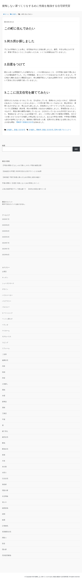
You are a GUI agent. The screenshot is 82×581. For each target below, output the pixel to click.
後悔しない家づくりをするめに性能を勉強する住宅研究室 (36, 5)
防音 (3, 543)
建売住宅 (5, 437)
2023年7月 (5, 249)
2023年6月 (5, 254)
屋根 (3, 407)
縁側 (3, 514)
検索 (3, 145)
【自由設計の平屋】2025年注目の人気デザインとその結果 (21, 171)
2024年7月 (5, 243)
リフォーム (6, 348)
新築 (16, 130)
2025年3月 (5, 237)
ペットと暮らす (7, 319)
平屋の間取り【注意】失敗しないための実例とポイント (21, 183)
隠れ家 (4, 549)
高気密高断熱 (6, 555)
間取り (4, 538)
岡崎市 (38, 130)
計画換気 (5, 526)
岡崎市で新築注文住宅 (24, 122)
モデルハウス (6, 336)
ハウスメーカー (7, 295)
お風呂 (4, 271)
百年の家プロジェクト (62, 130)
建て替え (5, 431)
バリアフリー (6, 301)
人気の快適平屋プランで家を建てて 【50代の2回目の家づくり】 (24, 189)
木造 (3, 461)
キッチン (5, 277)
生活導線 (5, 496)
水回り (4, 472)
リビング (5, 342)
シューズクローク (8, 283)
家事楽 (4, 401)
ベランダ (5, 325)
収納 (3, 372)
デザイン (5, 289)
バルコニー (6, 307)
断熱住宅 (5, 449)
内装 (3, 366)
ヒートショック (7, 313)
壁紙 (3, 390)
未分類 (4, 467)
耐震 (3, 520)
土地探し (9, 130)
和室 (3, 378)
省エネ (4, 502)
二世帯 (4, 354)
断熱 (3, 443)
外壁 (3, 396)
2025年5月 (5, 231)
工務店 (4, 413)
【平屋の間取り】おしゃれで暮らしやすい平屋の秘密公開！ (22, 165)
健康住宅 (5, 360)
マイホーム (6, 330)
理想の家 (5, 490)
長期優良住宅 (6, 532)
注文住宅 (21, 130)
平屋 (3, 419)
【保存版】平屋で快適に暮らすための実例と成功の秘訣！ (21, 177)
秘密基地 (5, 508)
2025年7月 (5, 219)
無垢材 (4, 484)
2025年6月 (5, 225)
